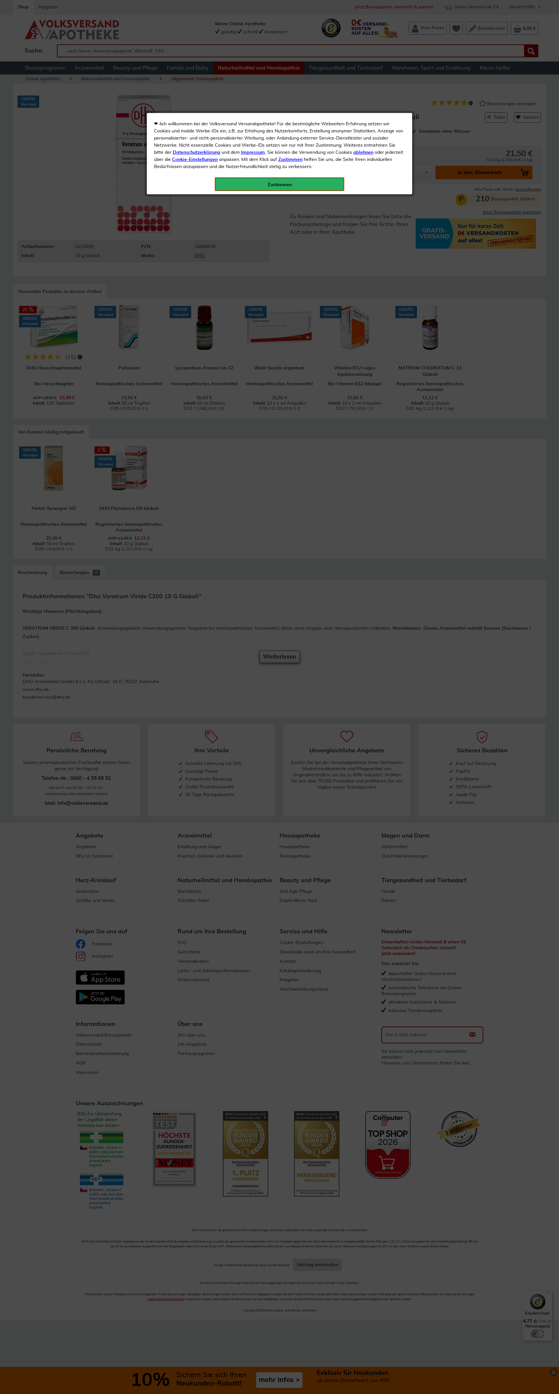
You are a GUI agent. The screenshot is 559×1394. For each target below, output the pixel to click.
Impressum (253, 152)
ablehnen (363, 152)
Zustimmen (290, 159)
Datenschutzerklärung (196, 152)
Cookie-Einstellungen (195, 159)
